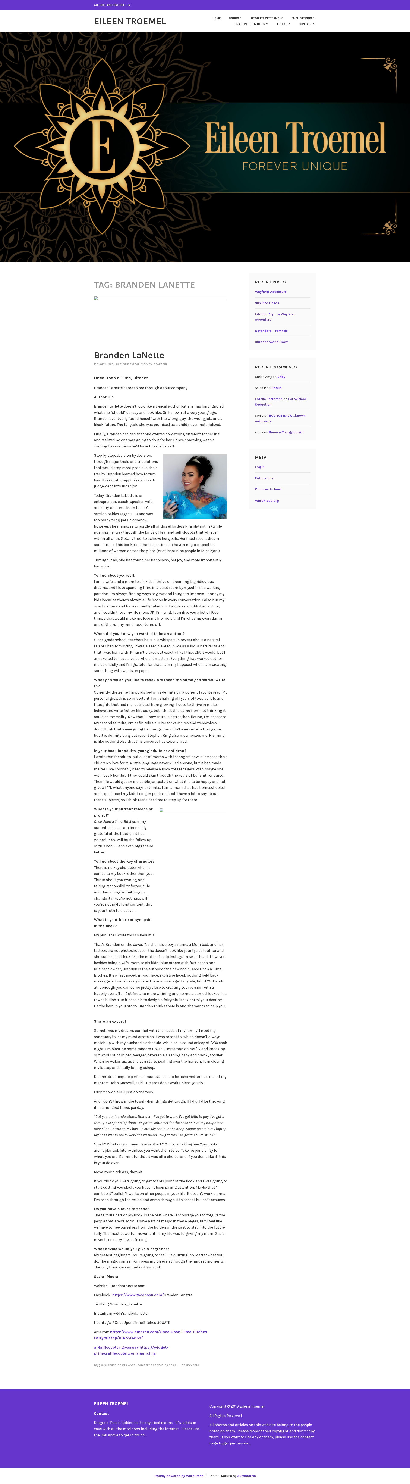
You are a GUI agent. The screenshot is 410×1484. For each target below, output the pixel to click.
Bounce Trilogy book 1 (286, 432)
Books (234, 18)
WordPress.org (267, 501)
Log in (260, 467)
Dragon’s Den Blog (250, 24)
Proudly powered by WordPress (179, 1476)
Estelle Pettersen (269, 399)
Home (216, 18)
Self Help (171, 1365)
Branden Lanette (115, 1365)
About (282, 24)
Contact (305, 24)
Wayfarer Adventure (271, 292)
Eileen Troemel (130, 21)
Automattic (246, 1476)
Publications (301, 18)
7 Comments (190, 1365)
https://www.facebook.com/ (138, 1295)
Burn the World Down (271, 342)
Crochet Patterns (265, 18)
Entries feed (264, 478)
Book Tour (160, 364)
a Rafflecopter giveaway (116, 1347)
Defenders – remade (271, 331)
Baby (281, 377)
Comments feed (268, 489)
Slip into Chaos (267, 303)
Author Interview (141, 364)
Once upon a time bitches (145, 1365)
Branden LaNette (129, 355)
